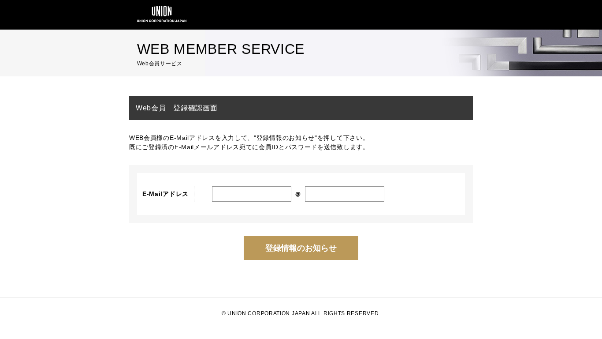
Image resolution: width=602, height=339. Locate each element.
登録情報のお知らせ (301, 248)
